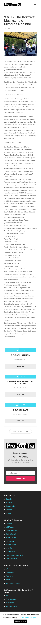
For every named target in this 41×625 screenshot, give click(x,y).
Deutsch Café (20, 410)
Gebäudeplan (10, 506)
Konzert (7, 28)
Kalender (9, 499)
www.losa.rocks (11, 606)
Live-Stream (10, 572)
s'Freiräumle (10, 552)
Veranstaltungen (11, 599)
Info (7, 569)
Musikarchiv (10, 602)
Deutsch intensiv (20, 355)
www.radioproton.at (13, 583)
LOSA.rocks (10, 527)
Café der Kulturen (12, 559)
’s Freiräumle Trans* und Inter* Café (20, 383)
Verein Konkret (11, 538)
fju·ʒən (8, 513)
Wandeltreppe (11, 544)
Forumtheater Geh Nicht (14, 555)
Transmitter (10, 541)
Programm (9, 576)
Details (20, 366)
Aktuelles (9, 502)
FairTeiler (9, 524)
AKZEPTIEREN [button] (20, 621)
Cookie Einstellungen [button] (28, 618)
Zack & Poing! (11, 534)
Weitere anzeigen (20, 431)
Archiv (8, 580)
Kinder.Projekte (11, 530)
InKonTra (9, 548)
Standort (9, 510)
